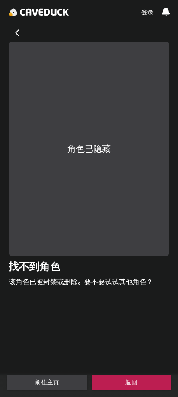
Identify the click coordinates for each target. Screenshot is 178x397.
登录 (147, 12)
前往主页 (47, 382)
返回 (131, 382)
